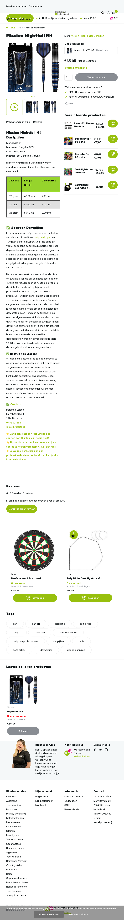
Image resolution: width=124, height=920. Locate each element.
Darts (9, 873)
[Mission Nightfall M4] (23, 689)
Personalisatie (22, 19)
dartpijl (16, 632)
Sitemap (10, 831)
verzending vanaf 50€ (84, 92)
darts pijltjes (19, 650)
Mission (75, 35)
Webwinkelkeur (82, 756)
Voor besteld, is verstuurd (91, 96)
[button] (32, 96)
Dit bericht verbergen (48, 914)
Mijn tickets (41, 805)
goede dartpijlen (76, 650)
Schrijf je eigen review (22, 509)
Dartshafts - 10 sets (83, 155)
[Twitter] (100, 750)
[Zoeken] (102, 13)
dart (15, 623)
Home (20, 27)
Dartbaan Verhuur (16, 6)
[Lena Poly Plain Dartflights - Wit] (90, 550)
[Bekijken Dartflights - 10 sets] (68, 141)
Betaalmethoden (15, 818)
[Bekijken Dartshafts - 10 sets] (68, 156)
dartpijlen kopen (42, 237)
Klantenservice (14, 826)
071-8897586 (13, 422)
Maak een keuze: (74, 43)
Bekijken (23, 731)
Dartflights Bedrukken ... (82, 186)
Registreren (41, 796)
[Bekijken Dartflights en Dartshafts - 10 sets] (68, 171)
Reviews (37, 122)
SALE (9, 19)
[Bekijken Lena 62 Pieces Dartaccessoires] (68, 125)
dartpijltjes (58, 641)
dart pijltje (60, 623)
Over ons (11, 796)
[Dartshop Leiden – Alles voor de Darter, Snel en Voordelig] (62, 12)
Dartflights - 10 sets (83, 140)
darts (81, 641)
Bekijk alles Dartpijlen (92, 35)
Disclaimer (11, 809)
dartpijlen (40, 632)
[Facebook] (94, 750)
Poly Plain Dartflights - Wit (84, 578)
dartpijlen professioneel (25, 641)
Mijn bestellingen (44, 800)
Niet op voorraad (96, 77)
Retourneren (13, 822)
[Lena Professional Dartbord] (34, 550)
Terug (12, 27)
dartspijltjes (46, 650)
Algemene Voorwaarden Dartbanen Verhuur (16, 856)
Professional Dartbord (26, 578)
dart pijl (36, 623)
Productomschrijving (18, 122)
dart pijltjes (85, 623)
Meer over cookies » (78, 914)
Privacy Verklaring (16, 813)
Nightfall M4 (15, 711)
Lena (13, 574)
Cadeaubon (35, 6)
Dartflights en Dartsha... (83, 171)
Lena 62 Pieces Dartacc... (84, 125)
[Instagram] (106, 750)
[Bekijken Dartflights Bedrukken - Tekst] (68, 187)
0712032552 (104, 813)
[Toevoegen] (113, 123)
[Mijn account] (108, 13)
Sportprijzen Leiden (16, 895)
